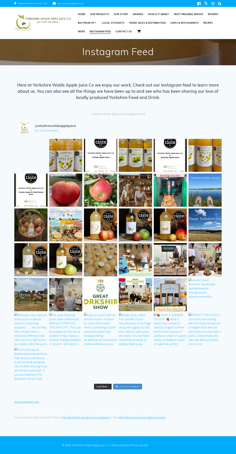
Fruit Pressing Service (188, 14)
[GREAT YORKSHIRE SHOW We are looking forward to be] (135, 294)
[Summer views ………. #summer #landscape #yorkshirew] (205, 294)
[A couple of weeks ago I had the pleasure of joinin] (135, 190)
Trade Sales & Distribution (147, 22)
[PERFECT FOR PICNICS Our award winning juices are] (31, 225)
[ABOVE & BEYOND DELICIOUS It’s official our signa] (100, 155)
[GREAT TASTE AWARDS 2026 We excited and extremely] (100, 225)
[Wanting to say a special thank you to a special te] (31, 329)
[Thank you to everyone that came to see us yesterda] (65, 294)
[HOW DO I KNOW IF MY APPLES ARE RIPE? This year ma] (65, 190)
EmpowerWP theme (161, 445)
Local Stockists (113, 22)
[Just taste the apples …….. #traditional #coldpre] (100, 259)
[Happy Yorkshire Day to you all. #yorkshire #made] (205, 225)
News (81, 31)
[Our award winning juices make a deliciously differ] (65, 329)
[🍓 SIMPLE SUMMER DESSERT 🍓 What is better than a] (170, 329)
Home (81, 14)
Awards (138, 14)
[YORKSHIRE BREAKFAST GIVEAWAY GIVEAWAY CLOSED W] (65, 225)
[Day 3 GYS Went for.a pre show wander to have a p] (31, 294)
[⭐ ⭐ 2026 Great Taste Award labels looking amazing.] (65, 155)
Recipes (208, 22)
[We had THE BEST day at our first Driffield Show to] (170, 259)
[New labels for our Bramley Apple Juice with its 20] (135, 155)
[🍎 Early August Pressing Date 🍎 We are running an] (100, 190)
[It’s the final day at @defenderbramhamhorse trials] (31, 364)
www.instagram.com (26, 402)
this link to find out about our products (85, 417)
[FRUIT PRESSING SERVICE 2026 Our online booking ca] (170, 190)
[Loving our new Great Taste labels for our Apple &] (205, 155)
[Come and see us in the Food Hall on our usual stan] (100, 294)
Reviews (213, 14)
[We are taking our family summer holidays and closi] (205, 190)
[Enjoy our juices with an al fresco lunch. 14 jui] (100, 329)
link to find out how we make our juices (142, 417)
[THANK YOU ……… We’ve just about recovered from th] (205, 259)
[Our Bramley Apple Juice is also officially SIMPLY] (170, 155)
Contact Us (124, 31)
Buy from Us (86, 22)
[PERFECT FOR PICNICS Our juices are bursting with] (205, 329)
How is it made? (158, 14)
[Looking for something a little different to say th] (170, 294)
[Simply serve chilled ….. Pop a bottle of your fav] (135, 329)
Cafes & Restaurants (184, 22)
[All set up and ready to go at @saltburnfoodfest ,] (135, 259)
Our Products (99, 14)
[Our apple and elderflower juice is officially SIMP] (31, 190)
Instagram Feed (100, 31)
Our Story (121, 14)
